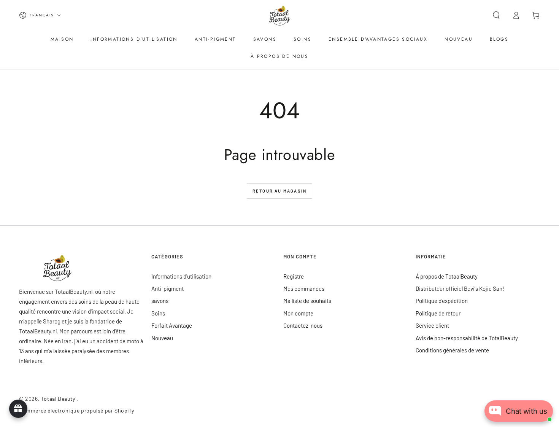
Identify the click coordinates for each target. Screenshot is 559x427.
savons (159, 300)
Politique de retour (438, 313)
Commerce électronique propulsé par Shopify (76, 410)
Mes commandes (303, 288)
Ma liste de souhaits (307, 300)
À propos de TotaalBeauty (447, 276)
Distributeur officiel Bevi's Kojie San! (460, 288)
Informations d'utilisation (181, 276)
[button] (496, 15)
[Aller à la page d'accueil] (279, 15)
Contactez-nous (302, 325)
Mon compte (298, 313)
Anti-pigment (167, 288)
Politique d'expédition (442, 300)
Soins (158, 313)
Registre (293, 276)
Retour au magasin (279, 190)
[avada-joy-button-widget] (18, 409)
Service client (432, 325)
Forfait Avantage (171, 325)
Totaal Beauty (58, 398)
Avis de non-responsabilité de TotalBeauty (467, 338)
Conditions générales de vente (452, 350)
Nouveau (162, 338)
